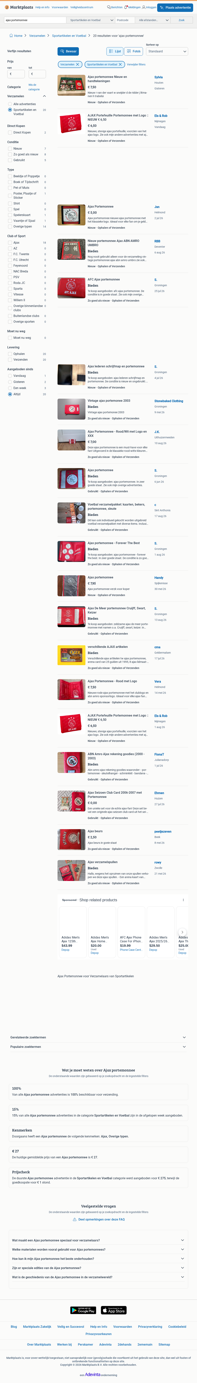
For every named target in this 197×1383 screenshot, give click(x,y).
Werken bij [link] (64, 1344)
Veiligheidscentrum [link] (81, 7)
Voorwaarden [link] (60, 7)
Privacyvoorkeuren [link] (99, 1334)
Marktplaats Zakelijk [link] (37, 1327)
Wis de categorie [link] (34, 87)
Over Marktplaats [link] (39, 1344)
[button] (132, 7)
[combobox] (35, 20)
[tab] (114, 51)
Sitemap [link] (164, 1344)
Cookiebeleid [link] (177, 1327)
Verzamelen (67, 64)
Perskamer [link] (85, 1344)
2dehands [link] (124, 1344)
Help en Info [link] (98, 1327)
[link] (18, 7)
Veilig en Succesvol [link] (70, 1327)
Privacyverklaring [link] (150, 1327)
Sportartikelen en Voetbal (102, 64)
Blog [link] (14, 1327)
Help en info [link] (42, 7)
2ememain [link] (145, 1344)
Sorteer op (152, 44)
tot (30, 67)
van (9, 67)
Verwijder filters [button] (136, 64)
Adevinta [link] (105, 1344)
